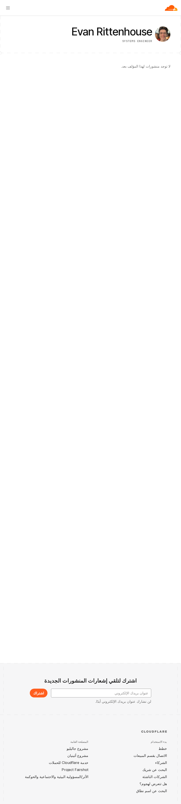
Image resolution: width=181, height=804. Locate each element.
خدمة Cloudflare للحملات (68, 762)
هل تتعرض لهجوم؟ (153, 784)
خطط (162, 748)
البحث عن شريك (154, 769)
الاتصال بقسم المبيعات (150, 755)
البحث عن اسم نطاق (151, 791)
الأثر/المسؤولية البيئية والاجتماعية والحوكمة (56, 776)
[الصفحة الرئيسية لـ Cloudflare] (171, 8)
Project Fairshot (75, 769)
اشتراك (38, 693)
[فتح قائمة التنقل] (8, 8)
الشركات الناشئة (154, 776)
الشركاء (161, 762)
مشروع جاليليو (77, 748)
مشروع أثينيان (77, 755)
